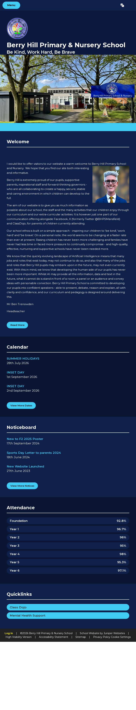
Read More (17, 325)
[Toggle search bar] (130, 5)
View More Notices (22, 485)
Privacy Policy (101, 637)
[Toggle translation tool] (122, 5)
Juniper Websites (114, 633)
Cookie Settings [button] (121, 637)
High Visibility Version (18, 637)
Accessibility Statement (53, 637)
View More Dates (21, 405)
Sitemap (80, 637)
